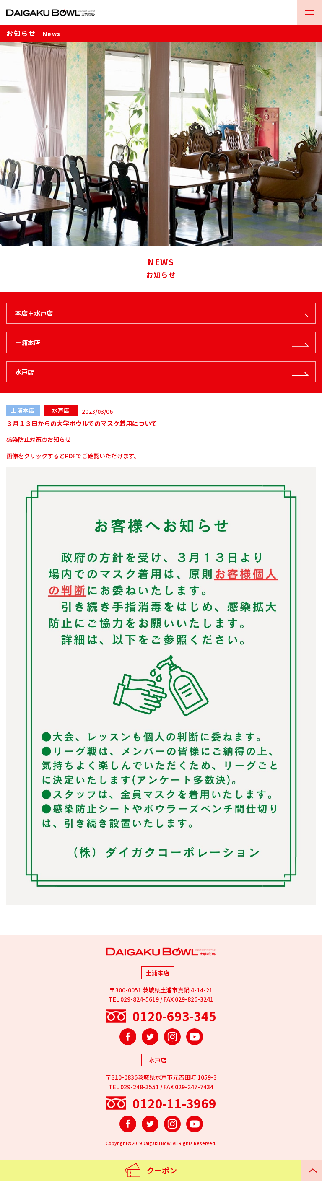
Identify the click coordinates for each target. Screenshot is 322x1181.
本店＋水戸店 (34, 313)
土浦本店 (27, 342)
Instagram (172, 1036)
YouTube (194, 1036)
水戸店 (24, 371)
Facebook (127, 1036)
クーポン (162, 1170)
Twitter (150, 1036)
